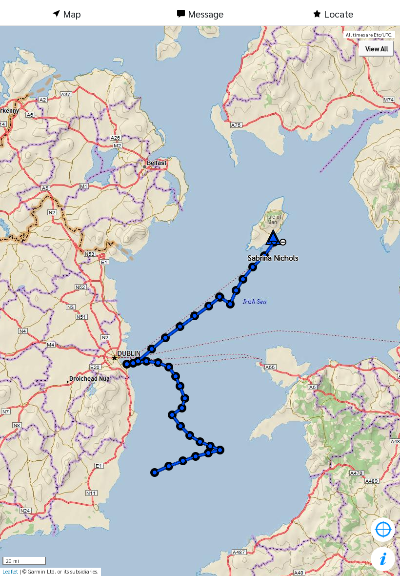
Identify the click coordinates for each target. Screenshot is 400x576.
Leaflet (10, 571)
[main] (200, 301)
